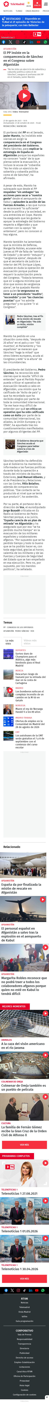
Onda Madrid (32, 11)
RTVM (24, 1298)
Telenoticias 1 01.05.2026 (24, 1211)
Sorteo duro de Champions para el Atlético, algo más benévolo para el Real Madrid (8, 654)
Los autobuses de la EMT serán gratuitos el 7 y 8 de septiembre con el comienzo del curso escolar (8, 736)
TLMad (19, 11)
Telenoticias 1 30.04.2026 (24, 1249)
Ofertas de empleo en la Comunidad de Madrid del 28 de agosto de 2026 (8, 722)
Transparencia (24, 1344)
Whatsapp (45, 42)
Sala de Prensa (24, 1335)
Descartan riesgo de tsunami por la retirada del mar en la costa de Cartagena (8, 674)
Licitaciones (24, 1367)
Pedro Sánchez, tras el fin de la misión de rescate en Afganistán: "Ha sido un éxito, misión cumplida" (10, 319)
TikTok (24, 42)
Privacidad (24, 1381)
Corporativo (24, 1330)
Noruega (20, 705)
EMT (17, 732)
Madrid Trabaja (24, 718)
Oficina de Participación (24, 1376)
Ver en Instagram (18, 1290)
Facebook (3, 42)
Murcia (19, 671)
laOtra (24, 1317)
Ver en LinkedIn (30, 1290)
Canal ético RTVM (24, 1372)
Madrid (19, 688)
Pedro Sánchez (22, 631)
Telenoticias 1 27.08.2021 (24, 1173)
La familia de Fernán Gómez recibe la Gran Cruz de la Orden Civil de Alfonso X (24, 1107)
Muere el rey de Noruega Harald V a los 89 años (8, 709)
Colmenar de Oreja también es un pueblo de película (24, 1065)
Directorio (24, 1349)
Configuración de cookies (24, 1395)
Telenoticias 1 (9, 1190)
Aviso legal (24, 1385)
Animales (6, 1040)
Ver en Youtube (36, 1290)
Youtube (38, 42)
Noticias (7, 11)
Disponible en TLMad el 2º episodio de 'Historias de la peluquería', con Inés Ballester (23, 22)
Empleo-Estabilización (24, 1362)
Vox (32, 631)
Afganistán (9, 49)
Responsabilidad (24, 1339)
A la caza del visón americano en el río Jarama (24, 1023)
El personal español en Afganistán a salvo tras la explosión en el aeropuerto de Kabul (23, 909)
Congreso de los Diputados (20, 627)
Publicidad (24, 1353)
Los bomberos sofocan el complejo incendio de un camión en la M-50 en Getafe (8, 692)
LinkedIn (31, 42)
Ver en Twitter (12, 1291)
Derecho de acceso (24, 1358)
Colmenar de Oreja (12, 1082)
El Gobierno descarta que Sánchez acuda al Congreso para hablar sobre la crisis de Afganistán (10, 444)
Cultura (6, 1123)
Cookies (24, 1390)
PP (4, 627)
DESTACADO (13, 19)
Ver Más (24, 1145)
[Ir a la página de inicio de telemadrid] (13, 4)
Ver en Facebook (6, 1291)
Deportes (21, 650)
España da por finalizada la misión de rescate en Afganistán (23, 865)
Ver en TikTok (24, 1291)
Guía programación (24, 1321)
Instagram (17, 42)
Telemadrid (24, 1307)
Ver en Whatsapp (43, 1290)
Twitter (10, 42)
